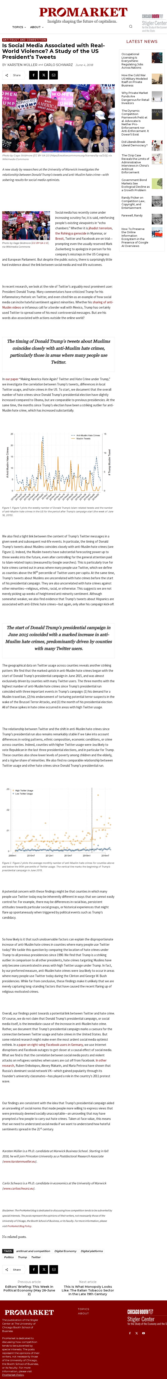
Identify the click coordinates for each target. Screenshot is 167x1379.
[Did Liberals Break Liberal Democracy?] (157, 145)
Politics (8, 1257)
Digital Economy (65, 1251)
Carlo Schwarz (58, 65)
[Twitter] (43, 75)
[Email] (53, 75)
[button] (130, 26)
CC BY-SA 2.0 (40, 243)
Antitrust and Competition (24, 40)
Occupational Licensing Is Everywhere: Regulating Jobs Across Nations (132, 60)
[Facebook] (33, 75)
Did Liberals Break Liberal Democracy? (135, 143)
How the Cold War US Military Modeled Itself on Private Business (135, 80)
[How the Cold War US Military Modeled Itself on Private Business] (157, 79)
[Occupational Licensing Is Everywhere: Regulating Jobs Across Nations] (157, 57)
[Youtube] (143, 1333)
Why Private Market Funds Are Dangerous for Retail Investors (135, 98)
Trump (22, 1257)
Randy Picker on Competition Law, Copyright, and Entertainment (133, 202)
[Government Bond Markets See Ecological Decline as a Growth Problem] (157, 183)
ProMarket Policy (13, 1374)
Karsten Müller (22, 65)
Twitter (35, 1257)
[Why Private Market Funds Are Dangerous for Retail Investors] (157, 96)
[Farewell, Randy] (157, 219)
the (71, 233)
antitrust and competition (33, 1251)
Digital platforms (92, 1251)
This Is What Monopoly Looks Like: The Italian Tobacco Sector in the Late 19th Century (88, 1290)
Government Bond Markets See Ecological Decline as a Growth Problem (136, 185)
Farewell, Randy (132, 215)
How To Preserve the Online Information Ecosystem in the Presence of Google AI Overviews (135, 237)
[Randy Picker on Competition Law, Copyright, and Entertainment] (157, 201)
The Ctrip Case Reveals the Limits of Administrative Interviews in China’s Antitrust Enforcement (135, 164)
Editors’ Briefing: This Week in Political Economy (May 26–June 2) (29, 1290)
